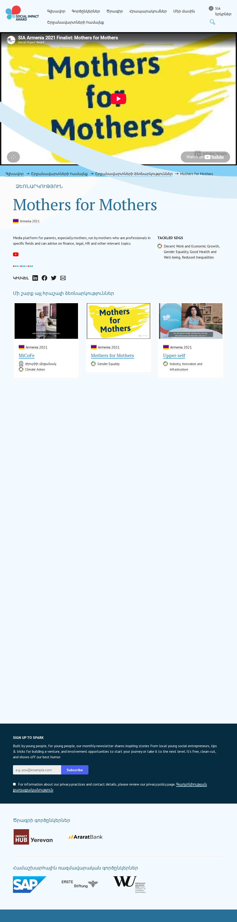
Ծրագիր (114, 11)
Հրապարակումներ (148, 11)
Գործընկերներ (86, 11)
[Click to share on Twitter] (53, 278)
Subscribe (75, 770)
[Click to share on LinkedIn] (35, 278)
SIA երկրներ (223, 11)
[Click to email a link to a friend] (63, 278)
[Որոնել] (212, 22)
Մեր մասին (184, 11)
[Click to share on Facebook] (44, 278)
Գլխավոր (56, 11)
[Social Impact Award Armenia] (22, 13)
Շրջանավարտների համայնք (75, 22)
